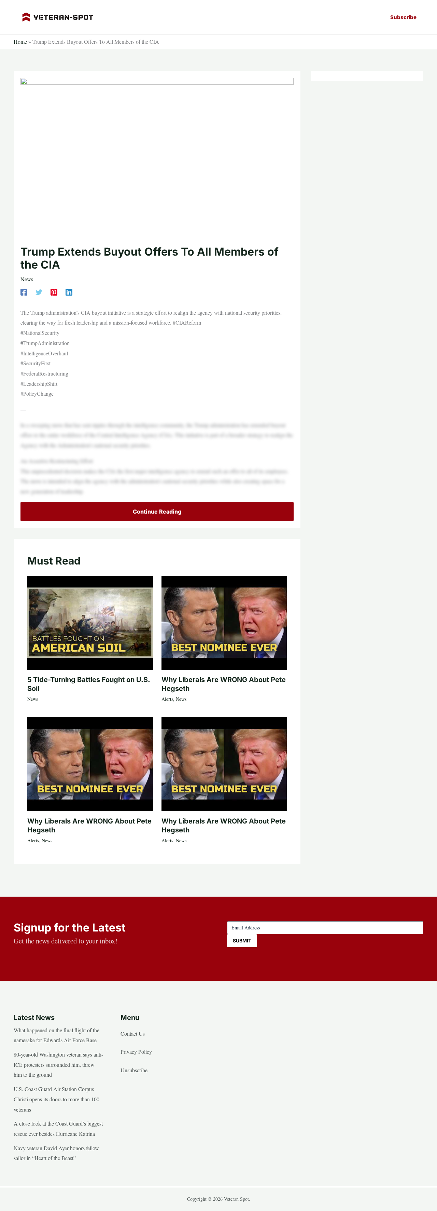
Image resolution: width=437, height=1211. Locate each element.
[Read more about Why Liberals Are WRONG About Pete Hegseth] (224, 621)
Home (20, 41)
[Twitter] (39, 292)
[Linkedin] (69, 292)
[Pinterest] (54, 292)
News (26, 279)
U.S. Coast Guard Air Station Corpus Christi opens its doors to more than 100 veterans (56, 1099)
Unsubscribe (134, 1070)
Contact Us (133, 1033)
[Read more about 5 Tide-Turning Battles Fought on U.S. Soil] (90, 621)
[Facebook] (23, 292)
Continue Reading (157, 511)
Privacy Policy (136, 1051)
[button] (403, 17)
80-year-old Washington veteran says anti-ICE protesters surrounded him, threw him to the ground (58, 1064)
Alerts (167, 699)
